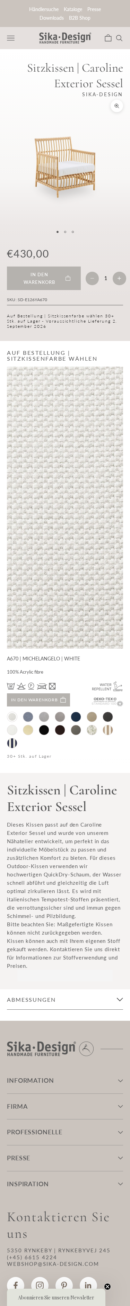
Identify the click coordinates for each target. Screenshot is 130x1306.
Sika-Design (102, 94)
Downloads (52, 18)
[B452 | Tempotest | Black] (44, 730)
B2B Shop (79, 18)
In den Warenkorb (34, 699)
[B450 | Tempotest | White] (12, 730)
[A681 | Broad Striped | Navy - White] (12, 743)
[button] (56, 1297)
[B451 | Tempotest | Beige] (28, 730)
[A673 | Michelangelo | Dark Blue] (76, 717)
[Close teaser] (107, 1286)
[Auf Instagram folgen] (40, 1285)
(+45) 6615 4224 (32, 1257)
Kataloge (73, 9)
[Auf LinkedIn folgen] (88, 1285)
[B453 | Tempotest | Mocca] (60, 730)
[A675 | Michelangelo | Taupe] (108, 717)
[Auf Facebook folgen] (15, 1285)
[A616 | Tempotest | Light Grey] (44, 717)
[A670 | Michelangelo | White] (12, 717)
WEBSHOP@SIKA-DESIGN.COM (53, 1264)
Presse (94, 9)
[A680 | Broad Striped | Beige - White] (108, 730)
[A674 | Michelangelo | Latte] (92, 717)
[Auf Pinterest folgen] (64, 1285)
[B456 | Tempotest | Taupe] (76, 730)
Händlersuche (44, 9)
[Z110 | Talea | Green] (92, 730)
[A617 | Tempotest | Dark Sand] (60, 717)
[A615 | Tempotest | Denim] (28, 717)
